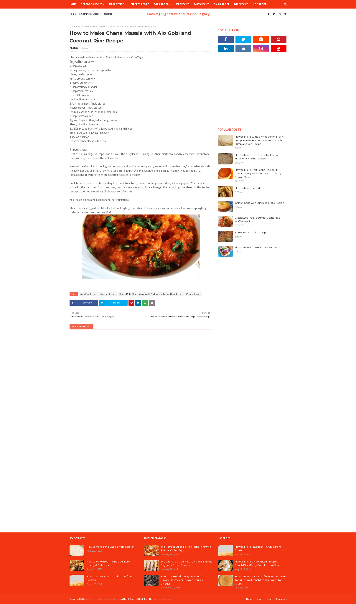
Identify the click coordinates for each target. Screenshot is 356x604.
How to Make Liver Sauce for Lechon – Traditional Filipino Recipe (258, 157)
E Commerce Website (89, 13)
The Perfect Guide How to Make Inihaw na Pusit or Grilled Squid (186, 548)
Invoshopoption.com (162, 599)
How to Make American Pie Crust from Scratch (110, 578)
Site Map (108, 13)
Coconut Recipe (107, 294)
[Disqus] (141, 382)
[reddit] (261, 39)
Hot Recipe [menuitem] (259, 4)
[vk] (243, 48)
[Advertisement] (252, 93)
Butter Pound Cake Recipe (251, 232)
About (259, 599)
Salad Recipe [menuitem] (221, 4)
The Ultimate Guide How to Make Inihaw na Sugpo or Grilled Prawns (186, 563)
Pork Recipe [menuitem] (161, 4)
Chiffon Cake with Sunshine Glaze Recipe (259, 202)
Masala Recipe (84, 26)
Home (73, 13)
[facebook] (268, 14)
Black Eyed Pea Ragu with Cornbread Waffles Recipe (257, 219)
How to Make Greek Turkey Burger (256, 247)
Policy (269, 599)
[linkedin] (226, 48)
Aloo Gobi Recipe (88, 294)
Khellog (74, 47)
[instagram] (280, 14)
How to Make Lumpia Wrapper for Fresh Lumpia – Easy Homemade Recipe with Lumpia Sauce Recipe (259, 140)
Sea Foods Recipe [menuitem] (91, 4)
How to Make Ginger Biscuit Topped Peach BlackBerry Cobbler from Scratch (259, 563)
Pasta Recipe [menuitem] (201, 4)
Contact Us (281, 599)
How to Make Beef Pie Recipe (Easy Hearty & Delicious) (108, 563)
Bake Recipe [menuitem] (241, 4)
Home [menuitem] (73, 4)
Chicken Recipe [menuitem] (140, 4)
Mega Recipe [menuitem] (116, 4)
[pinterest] (285, 14)
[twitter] (274, 14)
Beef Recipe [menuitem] (182, 4)
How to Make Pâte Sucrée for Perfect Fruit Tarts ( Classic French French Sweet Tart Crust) (260, 580)
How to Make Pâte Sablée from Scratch (110, 546)
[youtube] (278, 48)
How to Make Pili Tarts (248, 188)
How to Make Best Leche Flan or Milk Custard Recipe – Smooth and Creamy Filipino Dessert (258, 173)
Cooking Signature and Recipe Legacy (178, 13)
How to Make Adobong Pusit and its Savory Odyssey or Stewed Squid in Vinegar (182, 580)
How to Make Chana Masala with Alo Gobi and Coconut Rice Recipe (150, 294)
